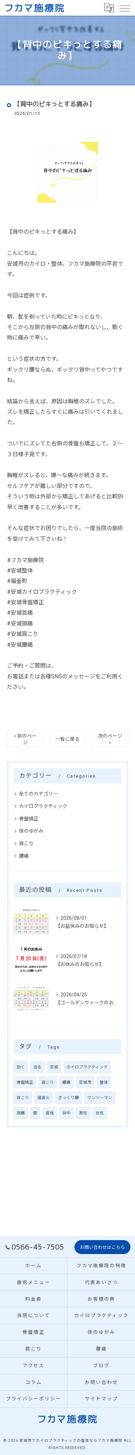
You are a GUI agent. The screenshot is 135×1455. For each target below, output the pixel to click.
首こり (23, 1097)
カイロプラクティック (43, 806)
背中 (66, 1113)
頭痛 (21, 1113)
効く (21, 1067)
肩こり (26, 843)
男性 (83, 1113)
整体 (104, 1082)
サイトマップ (101, 1398)
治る (37, 1067)
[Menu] (124, 7)
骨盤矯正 (28, 819)
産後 (50, 1113)
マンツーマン (99, 1097)
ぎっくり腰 (68, 1097)
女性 (100, 1113)
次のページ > (110, 739)
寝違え (43, 1097)
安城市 (85, 1082)
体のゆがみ (31, 831)
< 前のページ (25, 739)
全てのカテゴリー (38, 793)
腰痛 (24, 856)
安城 (54, 1067)
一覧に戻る (67, 739)
